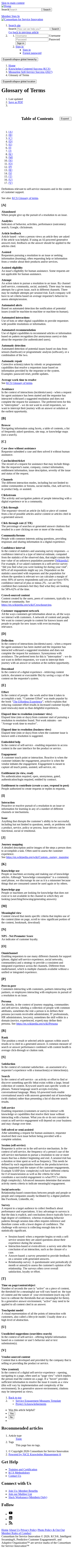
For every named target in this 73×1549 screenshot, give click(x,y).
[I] (10, 147)
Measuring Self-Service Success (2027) (30, 71)
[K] (10, 154)
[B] (10, 135)
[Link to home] (22, 19)
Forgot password (32, 53)
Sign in (20, 43)
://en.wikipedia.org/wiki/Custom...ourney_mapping (40, 857)
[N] (10, 160)
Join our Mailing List (20, 1494)
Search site (15, 25)
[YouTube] (11, 1514)
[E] (10, 144)
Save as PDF (16, 102)
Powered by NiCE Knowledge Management (35, 1454)
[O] (10, 163)
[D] (10, 141)
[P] (10, 166)
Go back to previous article (24, 32)
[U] (10, 179)
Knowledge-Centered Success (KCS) (29, 68)
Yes (12, 1413)
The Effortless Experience (27, 701)
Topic (19, 1438)
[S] (10, 173)
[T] (10, 176)
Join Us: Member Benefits (23, 1490)
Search (5, 9)
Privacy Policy (29, 1529)
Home (12, 65)
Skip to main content (12, 2)
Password (54, 39)
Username (54, 35)
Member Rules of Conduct (16, 1533)
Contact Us (15, 1475)
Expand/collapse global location (19, 81)
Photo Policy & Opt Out (51, 1529)
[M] (11, 157)
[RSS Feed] (11, 1523)
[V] (10, 182)
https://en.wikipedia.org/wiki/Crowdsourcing (26, 604)
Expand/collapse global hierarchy (20, 59)
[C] (10, 138)
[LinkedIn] (11, 1519)
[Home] (6, 6)
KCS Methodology (19, 1472)
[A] (10, 131)
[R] (10, 170)
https (9, 857)
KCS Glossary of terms (25, 198)
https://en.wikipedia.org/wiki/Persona (37, 1023)
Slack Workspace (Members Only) (28, 1497)
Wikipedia (61, 560)
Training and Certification (23, 1469)
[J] (10, 151)
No (11, 1417)
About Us (14, 1529)
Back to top (15, 1397)
